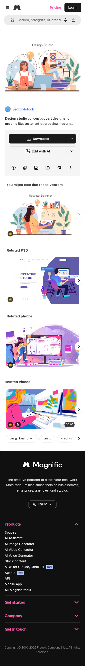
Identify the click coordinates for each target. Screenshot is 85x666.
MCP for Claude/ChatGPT (28, 567)
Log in (72, 7)
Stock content (15, 561)
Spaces (10, 532)
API (7, 578)
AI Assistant (13, 538)
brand (47, 438)
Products (13, 524)
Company (13, 615)
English (42, 504)
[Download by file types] (71, 138)
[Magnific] (42, 466)
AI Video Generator (19, 550)
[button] (42, 504)
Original (30, 40)
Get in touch (15, 629)
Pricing (55, 7)
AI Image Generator (19, 544)
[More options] (70, 168)
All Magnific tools (18, 590)
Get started (15, 602)
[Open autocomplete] (10, 20)
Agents (14, 573)
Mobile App (13, 584)
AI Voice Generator (19, 555)
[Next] (79, 214)
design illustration (22, 438)
